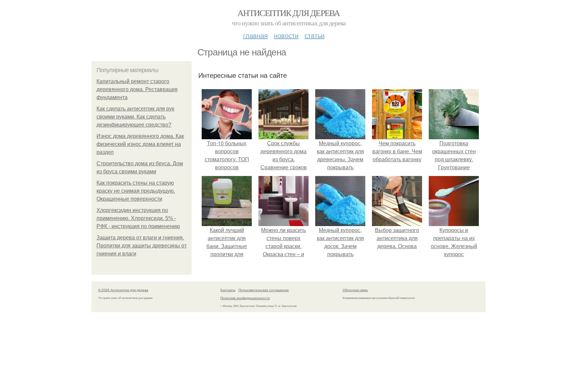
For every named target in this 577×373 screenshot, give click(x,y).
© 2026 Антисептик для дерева (123, 290)
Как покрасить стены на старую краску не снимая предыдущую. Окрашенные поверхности (136, 191)
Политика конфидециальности (245, 298)
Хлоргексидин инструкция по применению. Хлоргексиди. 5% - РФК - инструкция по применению (138, 218)
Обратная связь (355, 290)
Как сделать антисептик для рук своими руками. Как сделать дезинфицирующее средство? (135, 117)
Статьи (315, 35)
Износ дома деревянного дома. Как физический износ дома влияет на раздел (140, 144)
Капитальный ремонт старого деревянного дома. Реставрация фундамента (137, 89)
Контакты (227, 290)
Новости (286, 35)
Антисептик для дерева (288, 12)
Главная (255, 35)
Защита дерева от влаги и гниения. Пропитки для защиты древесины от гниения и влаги (142, 245)
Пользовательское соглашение (263, 290)
